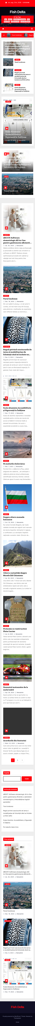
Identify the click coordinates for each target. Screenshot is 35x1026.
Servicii (17, 59)
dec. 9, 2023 (9, 357)
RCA (28, 19)
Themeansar (17, 1018)
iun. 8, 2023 (9, 634)
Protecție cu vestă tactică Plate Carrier (15, 630)
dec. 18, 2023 (9, 301)
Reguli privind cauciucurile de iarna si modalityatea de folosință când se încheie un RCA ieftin (23, 76)
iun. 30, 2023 (9, 578)
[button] (29, 120)
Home (17, 1022)
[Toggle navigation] (32, 28)
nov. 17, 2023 (9, 413)
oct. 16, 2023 (9, 522)
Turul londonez (20, 62)
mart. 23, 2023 (10, 743)
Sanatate (6, 235)
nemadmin (21, 140)
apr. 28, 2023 (9, 692)
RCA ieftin (7, 21)
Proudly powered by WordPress (12, 1016)
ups (6, 19)
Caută (6, 773)
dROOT (10, 19)
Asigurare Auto (15, 21)
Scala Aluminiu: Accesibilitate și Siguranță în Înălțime (22, 89)
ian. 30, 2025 (9, 245)
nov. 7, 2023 (11, 140)
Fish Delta (17, 12)
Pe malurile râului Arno (16, 137)
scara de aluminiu (25, 21)
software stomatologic (20, 19)
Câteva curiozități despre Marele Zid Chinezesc (15, 574)
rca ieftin (17, 70)
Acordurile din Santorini (14, 740)
